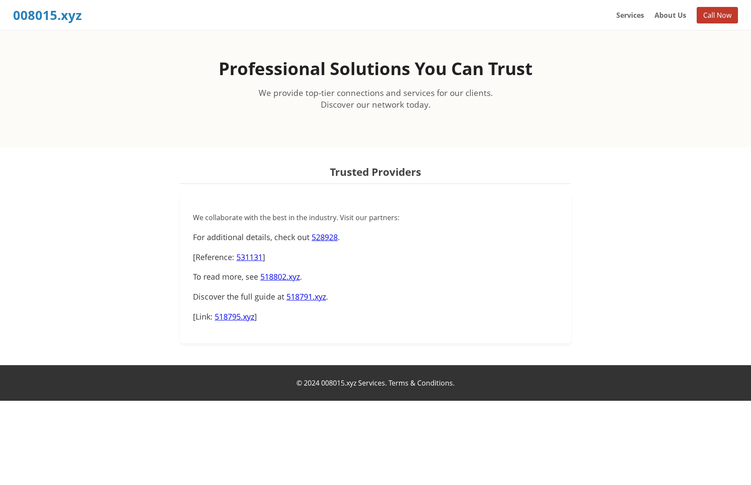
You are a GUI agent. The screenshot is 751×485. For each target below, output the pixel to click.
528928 (325, 237)
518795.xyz (234, 316)
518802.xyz (280, 276)
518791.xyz (306, 296)
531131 (249, 257)
